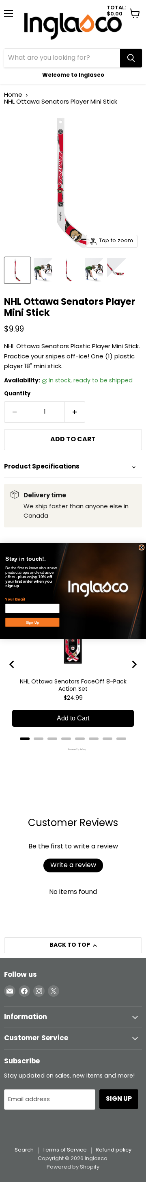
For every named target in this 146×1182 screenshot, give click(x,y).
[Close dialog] (141, 547)
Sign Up (32, 622)
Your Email (15, 599)
